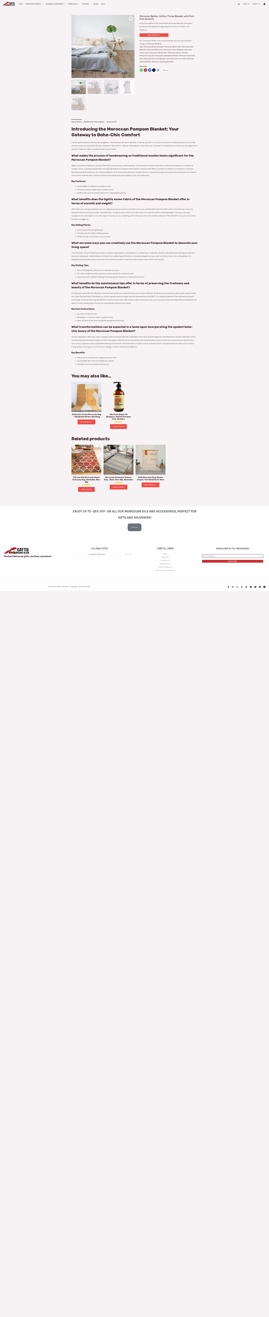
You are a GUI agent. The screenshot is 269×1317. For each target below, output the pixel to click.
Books (96, 4)
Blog (103, 4)
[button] (42, 4)
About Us (246, 4)
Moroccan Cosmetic (33, 4)
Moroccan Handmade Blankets (166, 56)
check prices (118, 487)
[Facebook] (228, 587)
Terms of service (165, 567)
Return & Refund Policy (165, 570)
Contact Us (256, 4)
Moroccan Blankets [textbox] (108, 554)
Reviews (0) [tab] (111, 122)
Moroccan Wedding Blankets (162, 62)
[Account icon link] (264, 4)
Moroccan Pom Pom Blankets (155, 59)
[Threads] (264, 587)
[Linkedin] (260, 587)
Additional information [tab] (94, 122)
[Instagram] (233, 587)
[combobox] (99, 554)
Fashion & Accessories (54, 4)
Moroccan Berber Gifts (172, 47)
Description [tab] (76, 122)
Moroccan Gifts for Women (178, 53)
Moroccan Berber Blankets (154, 47)
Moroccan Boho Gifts (155, 50)
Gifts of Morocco (63, 586)
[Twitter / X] (242, 587)
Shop (21, 4)
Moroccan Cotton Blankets (173, 50)
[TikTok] (246, 587)
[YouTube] (251, 587)
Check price (118, 426)
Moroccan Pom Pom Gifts (176, 59)
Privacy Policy (165, 564)
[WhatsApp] (237, 587)
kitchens (85, 4)
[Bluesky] (255, 587)
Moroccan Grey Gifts (147, 56)
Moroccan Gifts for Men (158, 53)
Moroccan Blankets (154, 44)
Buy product (154, 35)
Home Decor (72, 4)
